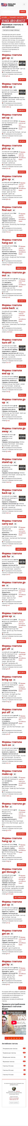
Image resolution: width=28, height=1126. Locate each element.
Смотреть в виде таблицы (11, 30)
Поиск (22, 11)
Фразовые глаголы (15, 21)
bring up (8, 701)
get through (9, 894)
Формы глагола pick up (12, 147)
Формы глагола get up (12, 56)
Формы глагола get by (12, 963)
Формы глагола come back (12, 306)
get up (8, 76)
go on (7, 605)
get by (8, 984)
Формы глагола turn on (12, 743)
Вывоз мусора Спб (14, 1099)
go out (8, 297)
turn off (8, 362)
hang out (8, 264)
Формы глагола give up (12, 177)
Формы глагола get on (12, 932)
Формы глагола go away (13, 430)
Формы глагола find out (12, 208)
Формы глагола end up (12, 372)
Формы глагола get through (12, 870)
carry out (8, 545)
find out (8, 232)
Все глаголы (5, 21)
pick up (8, 168)
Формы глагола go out (13, 274)
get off (8, 669)
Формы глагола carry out (12, 522)
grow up (8, 638)
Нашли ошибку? (14, 1102)
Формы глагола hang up (12, 839)
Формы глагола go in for (13, 805)
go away (8, 451)
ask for (8, 574)
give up (8, 199)
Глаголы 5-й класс (14, 1074)
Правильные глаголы (14, 1053)
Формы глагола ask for (12, 555)
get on (8, 953)
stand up (8, 482)
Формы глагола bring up (12, 678)
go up (7, 420)
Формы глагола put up (12, 903)
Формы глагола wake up (12, 85)
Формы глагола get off (12, 647)
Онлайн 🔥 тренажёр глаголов (13, 17)
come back (9, 332)
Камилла (18, 1091)
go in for (8, 830)
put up (8, 923)
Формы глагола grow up (12, 614)
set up (8, 137)
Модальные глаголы (14, 1057)
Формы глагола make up (12, 772)
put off (8, 734)
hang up (8, 861)
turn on (8, 763)
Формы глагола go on (13, 584)
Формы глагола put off (12, 711)
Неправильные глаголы (14, 1048)
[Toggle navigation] (24, 4)
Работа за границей (14, 1098)
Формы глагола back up (12, 491)
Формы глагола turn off (12, 341)
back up (8, 513)
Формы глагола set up (12, 116)
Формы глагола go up (13, 401)
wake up (8, 107)
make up (8, 796)
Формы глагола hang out (12, 241)
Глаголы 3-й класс (14, 1066)
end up (8, 391)
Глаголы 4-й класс (14, 1070)
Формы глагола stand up (12, 460)
